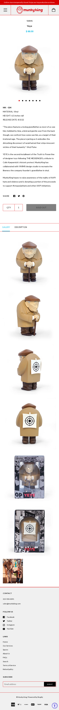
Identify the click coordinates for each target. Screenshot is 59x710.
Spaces (5, 650)
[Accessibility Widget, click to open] (55, 706)
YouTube (10, 629)
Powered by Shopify (35, 697)
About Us (6, 653)
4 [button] (29, 100)
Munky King (22, 697)
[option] (29, 67)
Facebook (10, 617)
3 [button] (26, 100)
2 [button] (22, 100)
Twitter (9, 621)
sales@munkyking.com (12, 604)
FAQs (5, 657)
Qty (9, 207)
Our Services (8, 646)
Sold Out (41, 207)
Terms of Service (9, 665)
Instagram (11, 625)
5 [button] (33, 100)
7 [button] (39, 100)
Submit (50, 684)
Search (5, 661)
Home (5, 642)
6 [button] (36, 100)
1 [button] (19, 100)
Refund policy (8, 669)
